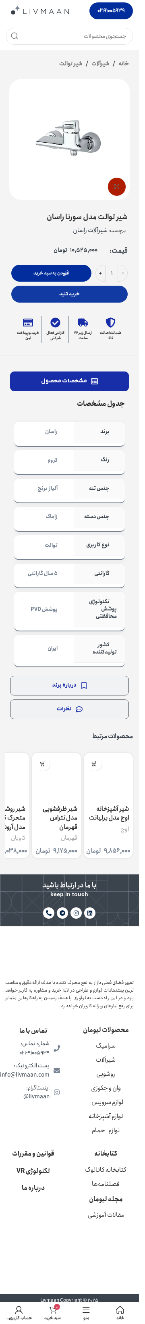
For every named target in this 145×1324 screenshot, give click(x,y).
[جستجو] (14, 36)
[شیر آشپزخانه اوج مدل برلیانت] (108, 777)
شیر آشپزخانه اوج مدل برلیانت (109, 813)
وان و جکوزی (106, 1088)
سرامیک (106, 1046)
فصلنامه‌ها (106, 1184)
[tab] (69, 381)
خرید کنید (69, 294)
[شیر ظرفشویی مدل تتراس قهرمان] (56, 777)
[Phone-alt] (48, 913)
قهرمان (69, 838)
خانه (123, 63)
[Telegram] (62, 913)
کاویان (18, 838)
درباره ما (33, 1188)
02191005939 (111, 10)
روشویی (105, 1074)
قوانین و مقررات (33, 1154)
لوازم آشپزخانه (106, 1116)
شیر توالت (71, 63)
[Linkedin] (89, 913)
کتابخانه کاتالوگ (105, 1170)
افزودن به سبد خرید (51, 273)
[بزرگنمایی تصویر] (117, 187)
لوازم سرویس (107, 1102)
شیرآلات (100, 63)
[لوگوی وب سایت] (40, 10)
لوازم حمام (106, 1130)
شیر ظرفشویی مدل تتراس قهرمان (60, 818)
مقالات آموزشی (106, 1215)
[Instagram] (76, 913)
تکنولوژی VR (33, 1171)
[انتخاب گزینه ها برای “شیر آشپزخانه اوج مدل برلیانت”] (95, 764)
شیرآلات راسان (90, 230)
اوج (125, 829)
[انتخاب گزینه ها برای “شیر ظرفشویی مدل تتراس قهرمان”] (43, 764)
